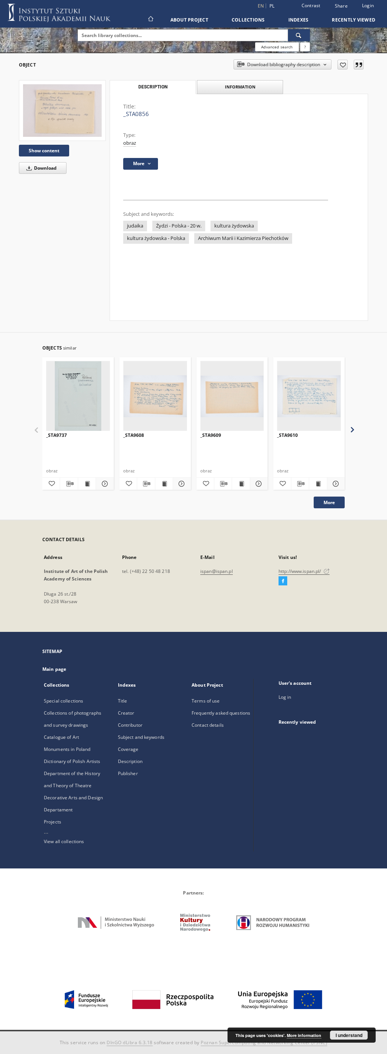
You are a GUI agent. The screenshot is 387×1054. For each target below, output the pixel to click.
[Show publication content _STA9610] (318, 484)
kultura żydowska (234, 226)
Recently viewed (353, 20)
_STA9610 (287, 435)
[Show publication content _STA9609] (240, 484)
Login (368, 5)
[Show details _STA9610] (335, 484)
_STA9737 (56, 435)
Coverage (128, 749)
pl (272, 5)
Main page (54, 669)
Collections (248, 20)
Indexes (298, 20)
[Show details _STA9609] (257, 484)
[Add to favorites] (342, 65)
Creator (126, 713)
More (329, 502)
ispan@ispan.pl (216, 571)
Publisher (128, 773)
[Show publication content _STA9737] (87, 484)
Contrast (311, 5)
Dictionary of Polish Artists (72, 761)
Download (45, 168)
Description (130, 761)
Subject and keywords (141, 737)
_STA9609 (210, 435)
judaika (135, 226)
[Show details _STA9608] (180, 484)
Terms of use (206, 701)
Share (341, 6)
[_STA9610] (309, 396)
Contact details (208, 725)
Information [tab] (240, 87)
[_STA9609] (232, 396)
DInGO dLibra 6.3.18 (130, 1042)
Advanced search (277, 47)
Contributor (130, 725)
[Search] (299, 35)
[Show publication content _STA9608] (164, 484)
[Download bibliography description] (68, 484)
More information (304, 1035)
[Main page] (150, 19)
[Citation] (359, 65)
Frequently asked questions (221, 713)
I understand (349, 1035)
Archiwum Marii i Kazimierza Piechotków (243, 238)
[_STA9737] (78, 396)
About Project (189, 20)
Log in (285, 697)
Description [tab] (152, 87)
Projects (52, 822)
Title (122, 701)
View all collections (64, 841)
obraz (129, 143)
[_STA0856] (62, 110)
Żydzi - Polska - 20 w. (178, 226)
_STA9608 (133, 435)
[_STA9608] (155, 396)
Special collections (63, 701)
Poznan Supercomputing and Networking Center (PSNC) (264, 1042)
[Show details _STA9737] (103, 484)
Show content (44, 150)
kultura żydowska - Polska (156, 238)
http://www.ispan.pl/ (300, 571)
